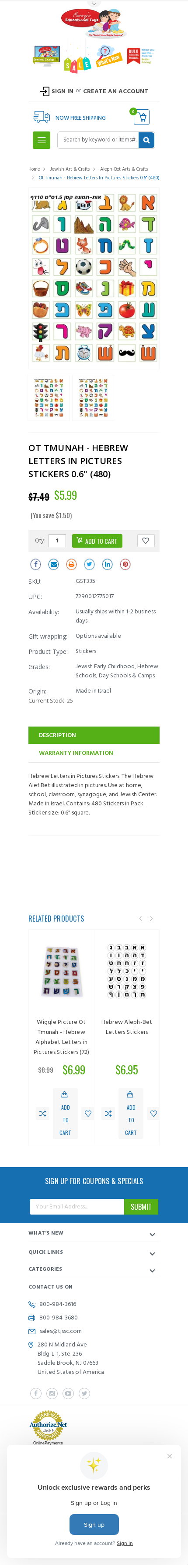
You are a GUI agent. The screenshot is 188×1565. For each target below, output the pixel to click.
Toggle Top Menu (94, 4)
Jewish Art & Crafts (70, 169)
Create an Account (115, 92)
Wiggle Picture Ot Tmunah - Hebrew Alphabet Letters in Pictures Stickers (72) (62, 1037)
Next (150, 918)
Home (34, 169)
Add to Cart (65, 1120)
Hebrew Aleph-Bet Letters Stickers (127, 1027)
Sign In (62, 92)
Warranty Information (76, 753)
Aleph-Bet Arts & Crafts (124, 169)
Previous (140, 918)
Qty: (40, 540)
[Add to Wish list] (88, 1113)
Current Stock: (50, 700)
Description (57, 735)
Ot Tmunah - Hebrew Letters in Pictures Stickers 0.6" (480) (99, 178)
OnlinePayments (48, 1443)
